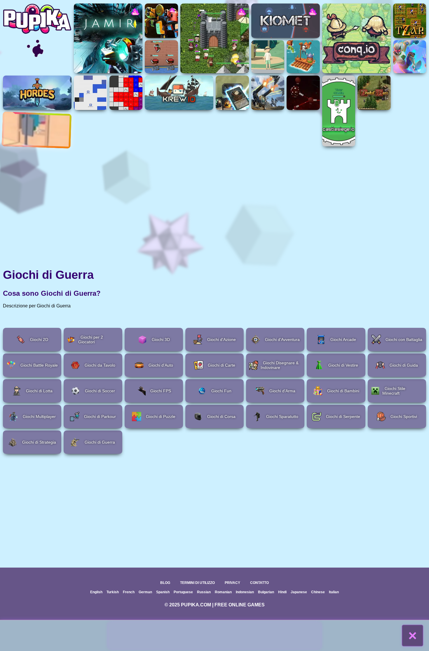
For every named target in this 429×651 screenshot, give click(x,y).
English (96, 592)
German (145, 592)
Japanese (299, 592)
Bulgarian (266, 592)
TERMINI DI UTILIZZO (197, 583)
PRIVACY (232, 583)
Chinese (318, 592)
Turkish (113, 592)
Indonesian (245, 592)
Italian (334, 592)
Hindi (282, 592)
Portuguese (183, 592)
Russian (204, 592)
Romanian (223, 592)
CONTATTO (259, 583)
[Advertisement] (214, 635)
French (129, 592)
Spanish (163, 592)
